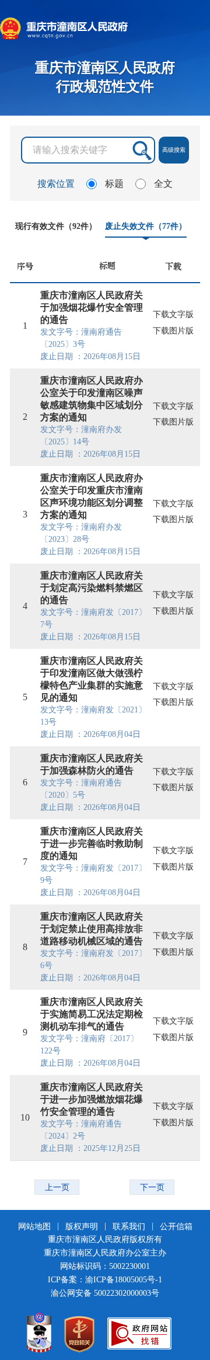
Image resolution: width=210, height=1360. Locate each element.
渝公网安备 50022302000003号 (105, 1293)
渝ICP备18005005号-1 (123, 1279)
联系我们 (130, 1226)
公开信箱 (176, 1226)
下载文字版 (173, 314)
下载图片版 (173, 330)
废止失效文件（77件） (146, 226)
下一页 (152, 1187)
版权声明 (82, 1226)
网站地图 (35, 1226)
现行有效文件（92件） (56, 226)
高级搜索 (174, 150)
